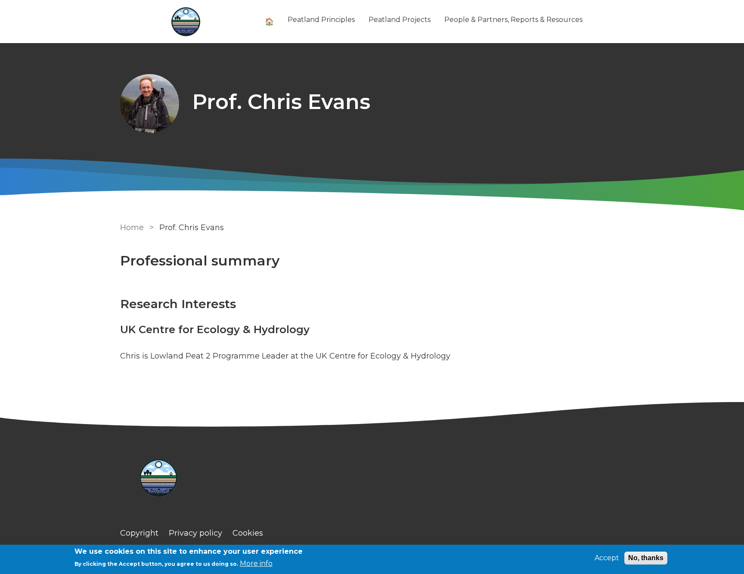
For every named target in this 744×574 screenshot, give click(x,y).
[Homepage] (372, 479)
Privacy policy (195, 533)
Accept (607, 558)
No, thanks (645, 558)
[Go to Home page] (185, 21)
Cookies (247, 533)
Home (132, 227)
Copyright (139, 533)
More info (256, 563)
